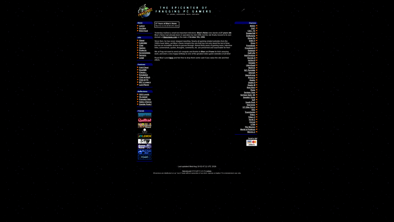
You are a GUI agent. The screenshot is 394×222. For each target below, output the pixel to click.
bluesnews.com (170, 37)
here (171, 58)
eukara (208, 171)
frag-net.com (186, 171)
